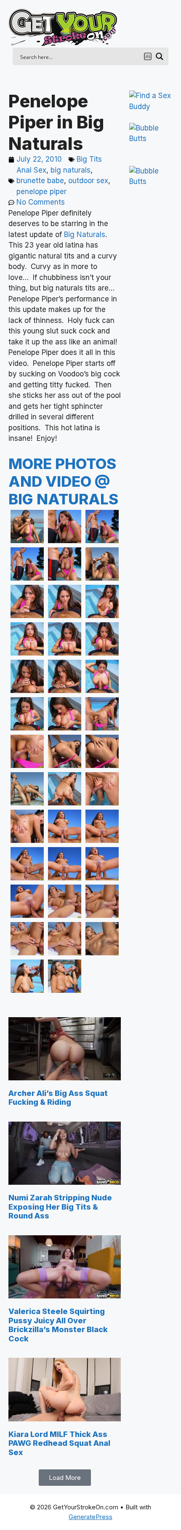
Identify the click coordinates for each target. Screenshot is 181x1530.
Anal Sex (31, 170)
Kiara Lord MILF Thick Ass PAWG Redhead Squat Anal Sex (59, 1443)
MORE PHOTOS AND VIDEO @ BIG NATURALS (63, 481)
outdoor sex (88, 180)
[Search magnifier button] (159, 56)
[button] (65, 1477)
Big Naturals (84, 234)
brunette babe (40, 180)
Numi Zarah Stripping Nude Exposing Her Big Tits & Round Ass (60, 1206)
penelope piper (41, 191)
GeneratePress (90, 1517)
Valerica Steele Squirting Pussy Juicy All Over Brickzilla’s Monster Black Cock (58, 1325)
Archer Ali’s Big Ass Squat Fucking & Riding (58, 1098)
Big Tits (89, 159)
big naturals (70, 170)
